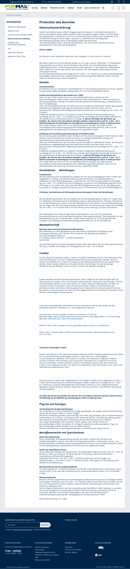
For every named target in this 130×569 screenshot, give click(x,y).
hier (107, 428)
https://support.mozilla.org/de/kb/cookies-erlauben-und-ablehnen (81, 325)
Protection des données (19, 39)
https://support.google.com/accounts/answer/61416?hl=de (72, 314)
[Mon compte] (118, 7)
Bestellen (45, 525)
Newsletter (69, 547)
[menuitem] (117, 1)
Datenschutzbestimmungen (23, 530)
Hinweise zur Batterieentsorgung (17, 43)
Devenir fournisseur (17, 27)
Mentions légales (15, 52)
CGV (9, 48)
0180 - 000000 (13, 551)
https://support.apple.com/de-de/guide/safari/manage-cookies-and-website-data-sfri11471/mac (77, 333)
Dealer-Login (13, 31)
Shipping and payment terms (20, 35)
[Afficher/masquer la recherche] (112, 7)
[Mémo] (124, 2)
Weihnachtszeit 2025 (16, 56)
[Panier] (123, 8)
